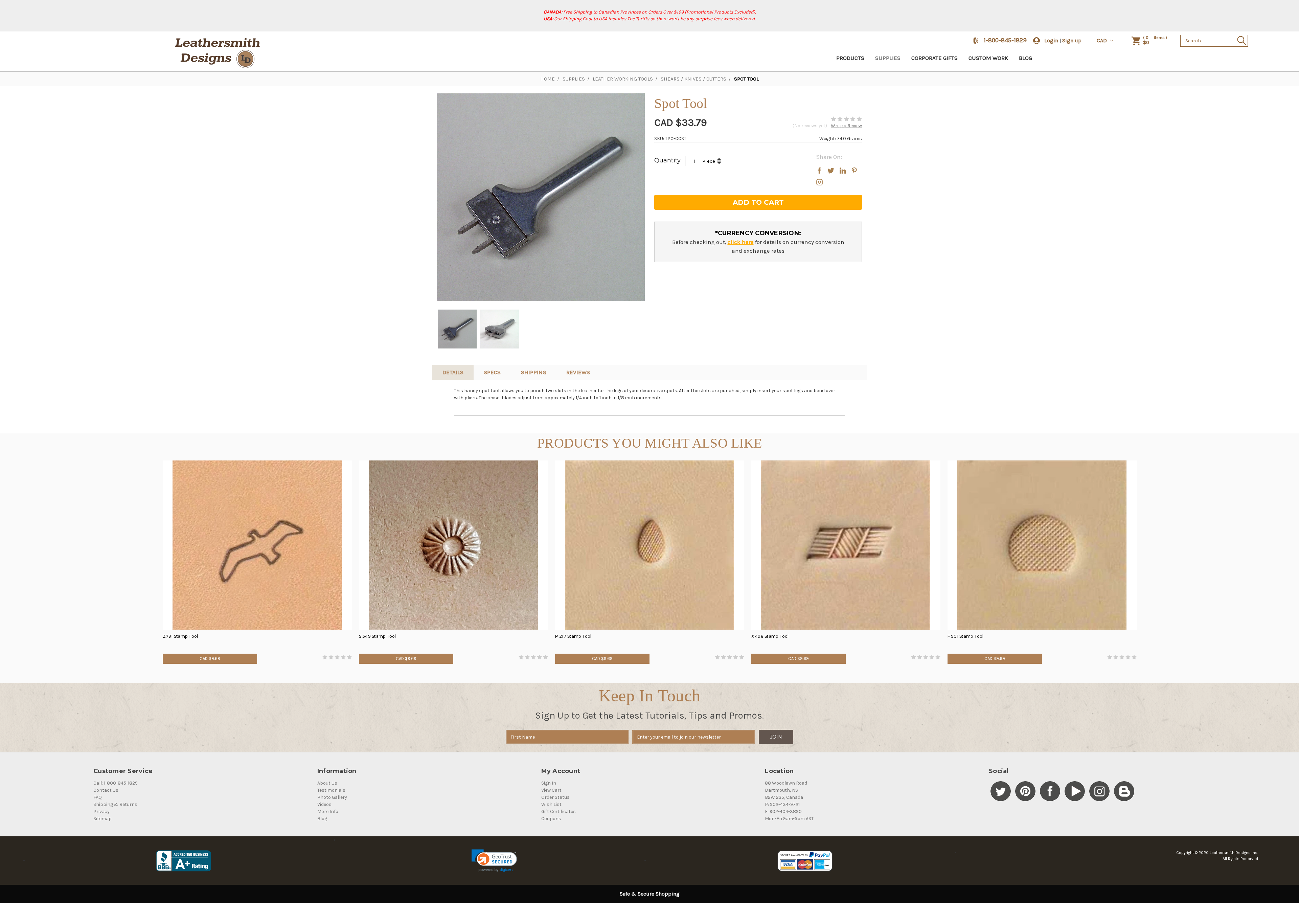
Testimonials (331, 790)
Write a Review (846, 126)
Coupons (551, 818)
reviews (578, 372)
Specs (492, 372)
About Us (327, 783)
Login (1051, 40)
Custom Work (988, 57)
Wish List (551, 804)
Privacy (101, 811)
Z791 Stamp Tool (180, 636)
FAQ (97, 797)
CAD (1102, 40)
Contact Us (105, 790)
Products (850, 57)
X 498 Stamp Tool (770, 636)
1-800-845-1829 (1005, 40)
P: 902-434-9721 (782, 804)
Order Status (555, 797)
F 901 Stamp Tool (966, 636)
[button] (494, 861)
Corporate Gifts (934, 57)
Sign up (1071, 40)
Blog (1025, 57)
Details (452, 372)
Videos (324, 804)
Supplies (888, 57)
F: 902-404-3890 (783, 811)
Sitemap (102, 818)
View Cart (551, 790)
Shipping (533, 372)
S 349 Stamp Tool (377, 636)
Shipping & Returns (115, 804)
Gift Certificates (558, 811)
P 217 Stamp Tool (573, 636)
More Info (327, 811)
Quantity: (668, 160)
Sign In (548, 783)
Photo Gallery (332, 797)
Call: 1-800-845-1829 (115, 783)
